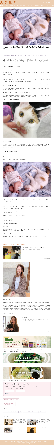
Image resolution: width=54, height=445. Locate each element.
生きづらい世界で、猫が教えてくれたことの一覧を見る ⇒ (14, 244)
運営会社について (27, 441)
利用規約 (32, 441)
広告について (7, 441)
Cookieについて (46, 441)
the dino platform (28, 443)
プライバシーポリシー (38, 441)
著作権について (13, 441)
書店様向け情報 (19, 441)
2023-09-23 (6, 52)
